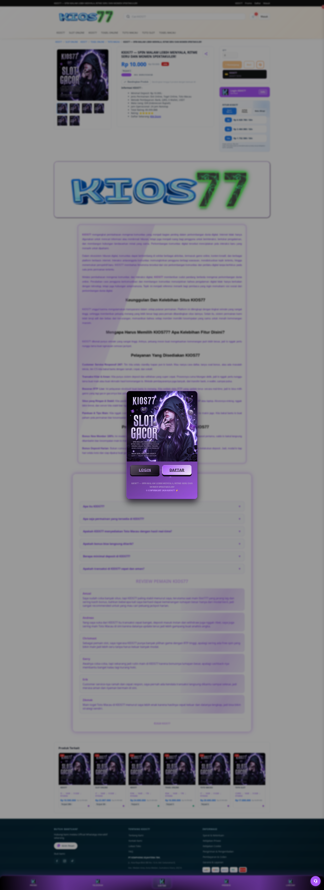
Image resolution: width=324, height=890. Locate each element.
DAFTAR (177, 470)
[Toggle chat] (315, 881)
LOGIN (145, 470)
